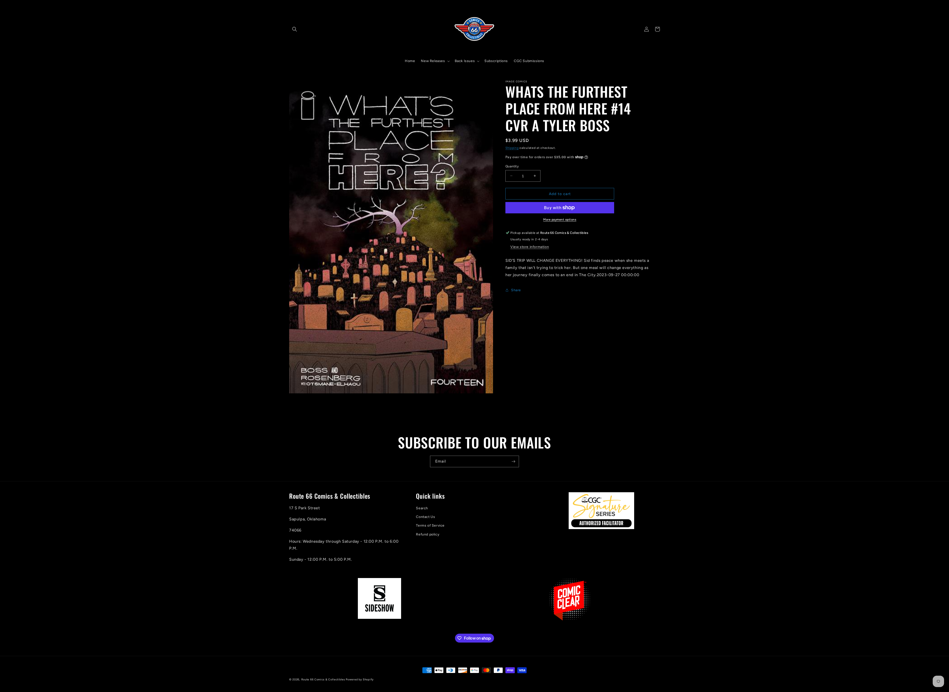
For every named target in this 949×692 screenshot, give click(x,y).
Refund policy (427, 534)
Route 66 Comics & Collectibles (323, 679)
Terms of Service (430, 526)
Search (422, 508)
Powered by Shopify (360, 679)
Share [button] (516, 290)
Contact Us (425, 517)
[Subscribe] (513, 461)
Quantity (512, 166)
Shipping (512, 148)
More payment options (559, 219)
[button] (294, 29)
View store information (529, 247)
